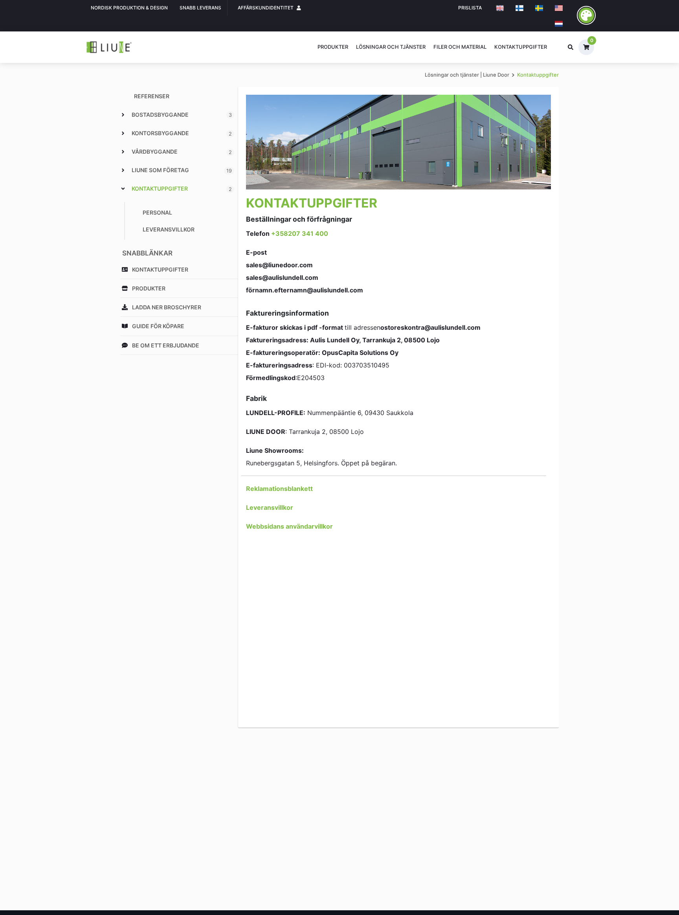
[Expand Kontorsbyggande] (123, 133)
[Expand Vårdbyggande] (123, 151)
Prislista (470, 8)
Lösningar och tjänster (391, 47)
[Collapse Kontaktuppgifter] (123, 188)
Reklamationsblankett (279, 488)
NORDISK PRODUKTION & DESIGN (129, 8)
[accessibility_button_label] (586, 15)
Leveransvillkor (269, 507)
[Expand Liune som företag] (123, 170)
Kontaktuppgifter (520, 47)
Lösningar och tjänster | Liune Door (467, 75)
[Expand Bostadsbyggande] (123, 115)
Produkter (332, 47)
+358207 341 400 (299, 233)
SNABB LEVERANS (200, 8)
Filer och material (459, 47)
